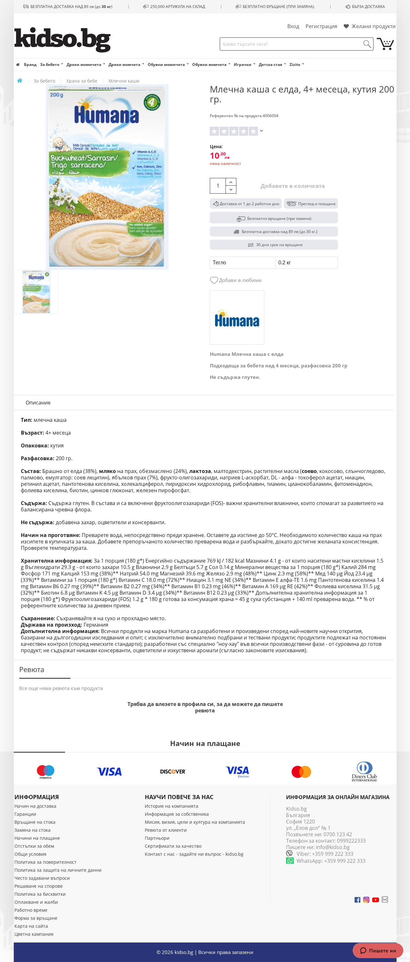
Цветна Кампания (33, 934)
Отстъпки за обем (34, 846)
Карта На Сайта (31, 926)
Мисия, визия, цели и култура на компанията (195, 822)
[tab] (38, 402)
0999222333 (351, 840)
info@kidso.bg (333, 847)
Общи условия (30, 854)
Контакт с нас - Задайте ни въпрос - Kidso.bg (194, 854)
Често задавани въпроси (42, 878)
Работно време (30, 910)
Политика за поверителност (45, 862)
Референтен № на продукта (236, 115)
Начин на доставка (35, 806)
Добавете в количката (292, 185)
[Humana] (237, 317)
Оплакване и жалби (36, 902)
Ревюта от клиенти (166, 830)
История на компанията (171, 806)
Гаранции (25, 814)
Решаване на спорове (38, 886)
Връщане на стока (34, 822)
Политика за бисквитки (40, 894)
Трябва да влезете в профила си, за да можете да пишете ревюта (205, 707)
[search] (367, 44)
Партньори (157, 838)
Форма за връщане (35, 918)
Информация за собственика (177, 814)
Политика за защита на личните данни (58, 870)
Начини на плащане (37, 838)
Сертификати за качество (173, 846)
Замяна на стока (32, 830)
